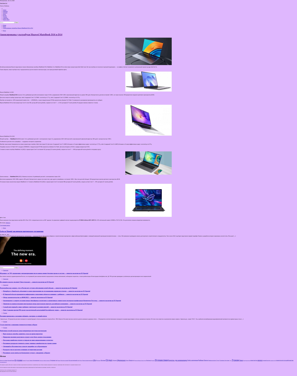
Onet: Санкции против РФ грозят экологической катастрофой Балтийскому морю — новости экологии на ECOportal (42, 310)
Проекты (153, 360)
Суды (230, 360)
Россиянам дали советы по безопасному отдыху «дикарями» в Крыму (26, 353)
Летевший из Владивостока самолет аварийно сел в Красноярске (25, 346)
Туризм (5, 17)
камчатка (272, 360)
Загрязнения (36, 360)
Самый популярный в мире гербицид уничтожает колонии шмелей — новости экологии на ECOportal (37, 307)
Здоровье (52, 360)
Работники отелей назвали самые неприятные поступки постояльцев (23, 331)
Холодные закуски (246, 360)
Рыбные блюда (203, 360)
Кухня (4, 15)
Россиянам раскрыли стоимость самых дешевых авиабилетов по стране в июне (29, 343)
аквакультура (253, 360)
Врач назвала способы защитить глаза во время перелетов (23, 334)
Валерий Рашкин (11, 360)
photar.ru (8, 222)
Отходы (114, 360)
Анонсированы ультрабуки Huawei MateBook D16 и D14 (31, 34)
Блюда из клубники (4, 360)
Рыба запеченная (192, 360)
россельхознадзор (3, 362)
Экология (5, 18)
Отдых (109, 360)
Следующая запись (5, 225)
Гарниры (24, 360)
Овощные (98, 360)
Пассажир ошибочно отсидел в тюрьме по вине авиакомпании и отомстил (28, 340)
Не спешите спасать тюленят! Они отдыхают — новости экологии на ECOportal (27, 282)
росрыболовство (288, 360)
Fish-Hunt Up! (3, 3)
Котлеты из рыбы (64, 360)
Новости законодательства (87, 360)
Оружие (5, 12)
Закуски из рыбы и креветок (44, 360)
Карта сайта (6, 19)
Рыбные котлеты (212, 360)
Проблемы (148, 360)
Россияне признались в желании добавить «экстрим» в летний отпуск (23, 316)
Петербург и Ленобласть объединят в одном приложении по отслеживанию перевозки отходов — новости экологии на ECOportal (46, 291)
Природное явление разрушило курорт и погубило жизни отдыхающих (27, 337)
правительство (280, 360)
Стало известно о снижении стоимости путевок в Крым (18, 325)
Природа (131, 360)
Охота (4, 10)
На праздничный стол (74, 360)
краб (275, 360)
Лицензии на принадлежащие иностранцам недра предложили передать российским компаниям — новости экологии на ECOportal (47, 304)
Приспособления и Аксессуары (140, 360)
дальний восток (266, 360)
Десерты (27, 360)
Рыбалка (5, 11)
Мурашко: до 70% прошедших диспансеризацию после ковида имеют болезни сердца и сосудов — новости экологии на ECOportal (44, 273)
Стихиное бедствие (224, 360)
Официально (121, 360)
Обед (95, 360)
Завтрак (31, 360)
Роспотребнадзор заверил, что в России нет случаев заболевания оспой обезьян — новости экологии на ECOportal (38, 288)
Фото (4, 14)
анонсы (260, 360)
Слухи (217, 360)
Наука (81, 360)
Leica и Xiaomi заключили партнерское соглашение (21, 231)
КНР (56, 360)
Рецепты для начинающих (177, 360)
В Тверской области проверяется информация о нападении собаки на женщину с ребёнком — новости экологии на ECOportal (45, 294)
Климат (59, 360)
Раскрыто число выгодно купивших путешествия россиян (22, 349)
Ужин (241, 360)
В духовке (18, 360)
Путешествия (161, 360)
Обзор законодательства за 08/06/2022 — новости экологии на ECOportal (27, 297)
